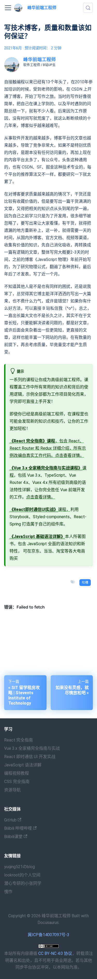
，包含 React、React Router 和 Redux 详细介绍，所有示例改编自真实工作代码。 (48, 448)
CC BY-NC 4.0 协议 (55, 953)
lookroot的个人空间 (22, 875)
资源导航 (12, 789)
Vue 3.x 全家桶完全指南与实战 (32, 748)
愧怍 (8, 891)
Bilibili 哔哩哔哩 (18, 828)
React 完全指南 (18, 740)
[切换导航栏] (8, 8)
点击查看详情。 (69, 455)
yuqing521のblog (19, 866)
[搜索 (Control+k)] (88, 8)
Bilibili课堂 (13, 836)
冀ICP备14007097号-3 (48, 934)
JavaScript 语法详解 (22, 764)
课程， (40, 509)
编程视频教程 (16, 773)
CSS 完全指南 (16, 781)
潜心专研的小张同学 (22, 883)
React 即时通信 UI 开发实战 (29, 756)
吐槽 (85, 582)
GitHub (10, 820)
